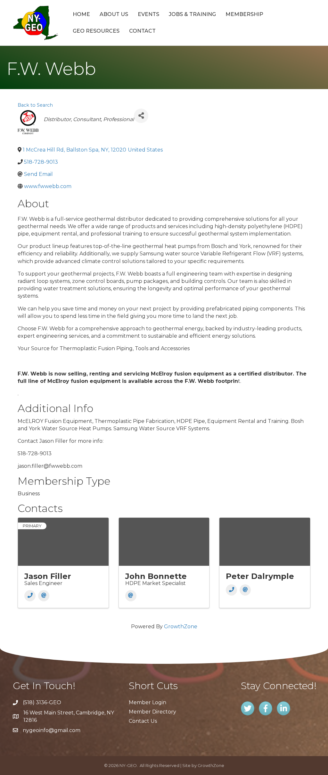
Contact (142, 31)
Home (81, 14)
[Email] (43, 595)
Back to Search (35, 105)
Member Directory (152, 712)
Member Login (147, 702)
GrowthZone (180, 626)
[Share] (141, 116)
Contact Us (143, 721)
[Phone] (30, 595)
